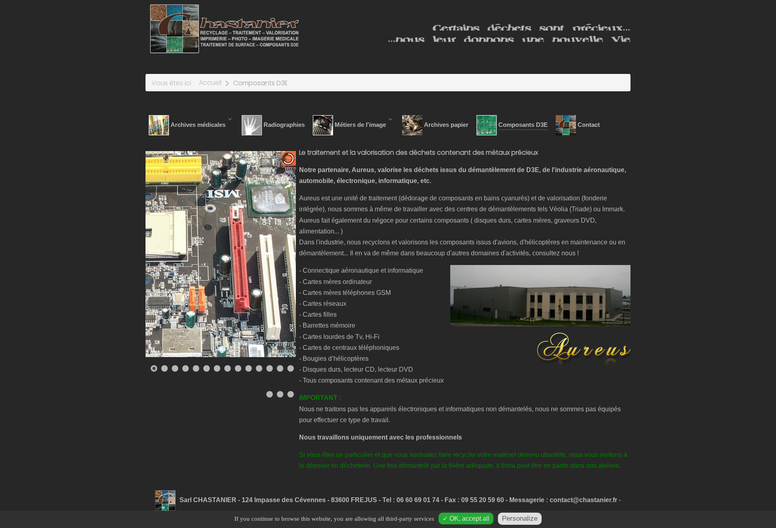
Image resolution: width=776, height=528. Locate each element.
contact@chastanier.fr (583, 499)
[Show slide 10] (248, 368)
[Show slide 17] (290, 394)
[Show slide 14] (290, 368)
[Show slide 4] (185, 368)
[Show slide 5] (196, 368)
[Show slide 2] (164, 368)
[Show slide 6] (206, 368)
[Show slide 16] (280, 394)
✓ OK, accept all (466, 518)
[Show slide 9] (238, 368)
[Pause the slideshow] (271, 254)
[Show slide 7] (217, 368)
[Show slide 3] (175, 368)
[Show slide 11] (259, 368)
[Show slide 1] (154, 368)
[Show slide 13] (280, 368)
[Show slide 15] (269, 394)
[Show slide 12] (269, 368)
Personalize (520, 518)
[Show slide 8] (227, 368)
